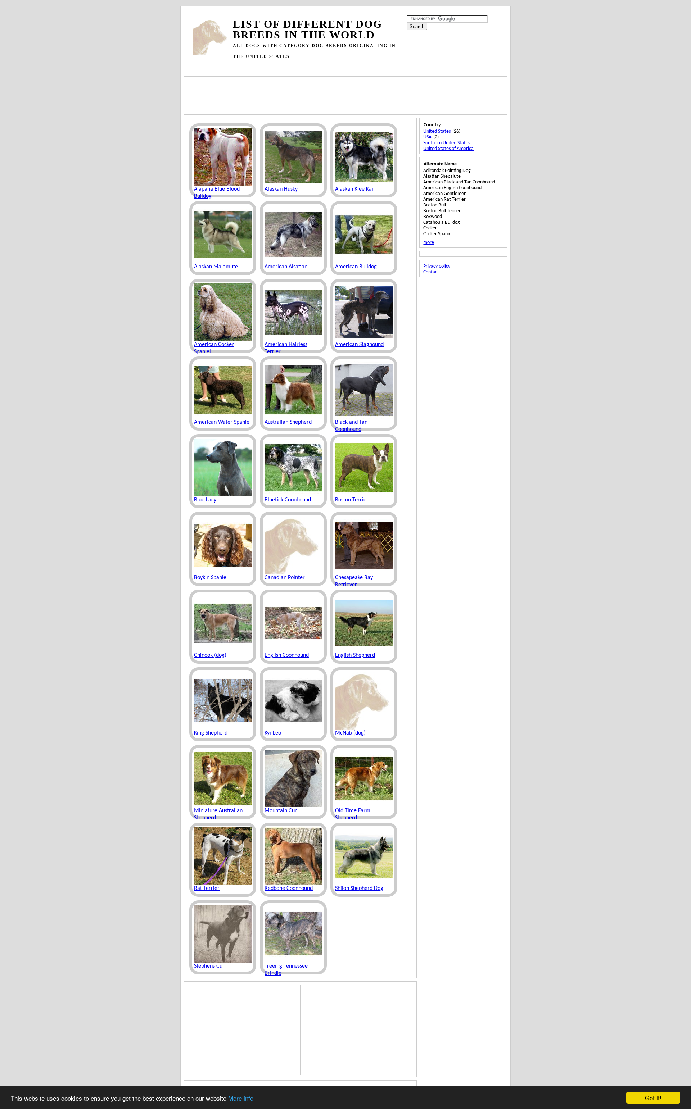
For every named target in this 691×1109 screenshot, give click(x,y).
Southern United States (446, 143)
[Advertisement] (324, 64)
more (428, 242)
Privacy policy (436, 266)
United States (437, 131)
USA (427, 137)
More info (240, 1098)
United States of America (448, 148)
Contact (431, 272)
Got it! (653, 1097)
